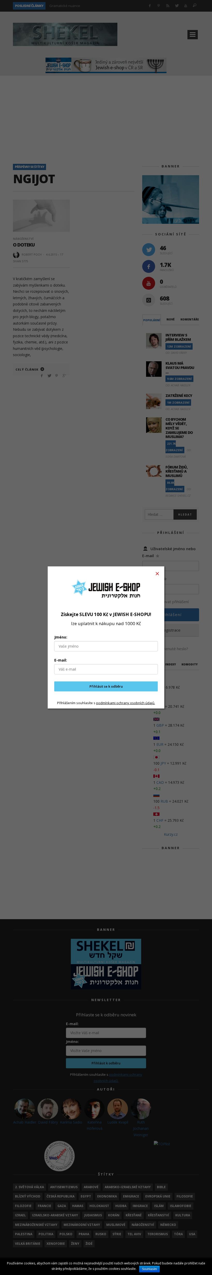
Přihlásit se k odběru (106, 686)
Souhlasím (149, 1269)
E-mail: (60, 660)
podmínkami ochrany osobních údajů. (125, 702)
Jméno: (60, 637)
